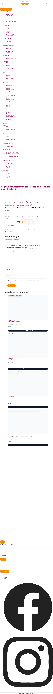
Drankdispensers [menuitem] (9, 166)
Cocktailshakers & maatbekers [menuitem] (12, 153)
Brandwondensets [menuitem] (10, 74)
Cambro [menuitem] (7, 173)
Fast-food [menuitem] (8, 176)
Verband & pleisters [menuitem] (10, 78)
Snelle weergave (11, 320)
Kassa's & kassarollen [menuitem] (10, 146)
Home (6, 202)
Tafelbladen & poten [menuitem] (10, 129)
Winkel (4, 575)
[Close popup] (2, 542)
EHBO (4, 72)
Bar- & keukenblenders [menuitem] (11, 21)
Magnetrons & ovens (7, 38)
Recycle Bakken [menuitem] (9, 51)
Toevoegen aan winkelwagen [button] (28, 330)
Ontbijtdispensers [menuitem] (10, 167)
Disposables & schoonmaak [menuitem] (9, 45)
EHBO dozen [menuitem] (8, 76)
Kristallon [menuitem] (8, 177)
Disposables (5, 61)
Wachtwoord (2, 550)
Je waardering (10, 251)
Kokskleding (5, 82)
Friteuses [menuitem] (8, 31)
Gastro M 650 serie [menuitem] (10, 15)
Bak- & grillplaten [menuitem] (9, 27)
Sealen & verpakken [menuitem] (10, 68)
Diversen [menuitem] (8, 57)
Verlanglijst (5, 580)
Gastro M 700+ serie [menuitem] (10, 17)
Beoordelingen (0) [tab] (12, 227)
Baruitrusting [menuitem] (9, 150)
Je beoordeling (10, 255)
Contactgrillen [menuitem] (9, 30)
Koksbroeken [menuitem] (8, 86)
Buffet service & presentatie (9, 160)
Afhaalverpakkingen (32, 202)
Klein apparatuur (6, 25)
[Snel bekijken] (9, 328)
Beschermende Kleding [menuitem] (11, 95)
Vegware (7, 218)
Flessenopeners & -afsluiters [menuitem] (12, 156)
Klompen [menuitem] (8, 106)
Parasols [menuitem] (7, 136)
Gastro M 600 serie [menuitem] (10, 14)
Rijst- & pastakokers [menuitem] (10, 32)
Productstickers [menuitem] (9, 66)
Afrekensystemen (7, 145)
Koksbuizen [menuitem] (8, 88)
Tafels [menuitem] (7, 130)
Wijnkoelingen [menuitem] (9, 120)
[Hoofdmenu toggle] (49, 4)
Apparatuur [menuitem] (5, 11)
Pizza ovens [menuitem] (8, 42)
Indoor (4, 125)
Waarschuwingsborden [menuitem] (11, 58)
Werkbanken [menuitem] (8, 119)
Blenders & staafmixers (8, 20)
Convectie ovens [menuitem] (9, 39)
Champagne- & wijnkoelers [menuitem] (12, 152)
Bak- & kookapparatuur (8, 12)
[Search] (27, 4)
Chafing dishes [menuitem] (9, 165)
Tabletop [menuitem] (5, 182)
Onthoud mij (3, 555)
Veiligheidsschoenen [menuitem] (10, 108)
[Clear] (23, 4)
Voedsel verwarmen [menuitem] (10, 34)
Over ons (5, 577)
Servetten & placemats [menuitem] (11, 69)
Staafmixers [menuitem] (8, 22)
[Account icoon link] (46, 4)
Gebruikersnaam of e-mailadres (6, 544)
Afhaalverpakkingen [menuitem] (10, 62)
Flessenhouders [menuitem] (9, 155)
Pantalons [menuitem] (8, 98)
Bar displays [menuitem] (8, 112)
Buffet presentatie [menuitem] (10, 162)
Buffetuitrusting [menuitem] (9, 163)
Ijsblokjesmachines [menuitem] (10, 115)
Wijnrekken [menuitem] (8, 157)
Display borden (6, 55)
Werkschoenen (6, 103)
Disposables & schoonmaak (15, 202)
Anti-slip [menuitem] (8, 172)
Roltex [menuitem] (7, 179)
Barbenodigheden (7, 149)
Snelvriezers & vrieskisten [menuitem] (11, 118)
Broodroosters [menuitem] (9, 28)
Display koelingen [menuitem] (10, 113)
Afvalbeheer (5, 47)
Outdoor (5, 133)
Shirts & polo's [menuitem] (9, 91)
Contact (5, 578)
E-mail (9, 275)
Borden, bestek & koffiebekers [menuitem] (12, 64)
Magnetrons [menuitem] (8, 41)
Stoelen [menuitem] (7, 128)
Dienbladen (5, 170)
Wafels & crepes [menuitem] (9, 35)
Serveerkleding (6, 93)
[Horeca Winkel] (5, 3)
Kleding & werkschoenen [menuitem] (8, 81)
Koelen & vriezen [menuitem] (6, 111)
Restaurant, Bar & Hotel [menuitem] (8, 143)
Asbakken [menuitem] (8, 49)
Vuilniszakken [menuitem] (9, 52)
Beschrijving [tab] (11, 225)
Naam (8, 269)
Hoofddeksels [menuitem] (9, 85)
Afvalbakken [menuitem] (8, 48)
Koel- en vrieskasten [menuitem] (10, 116)
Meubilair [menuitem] (5, 123)
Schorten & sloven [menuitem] (10, 89)
